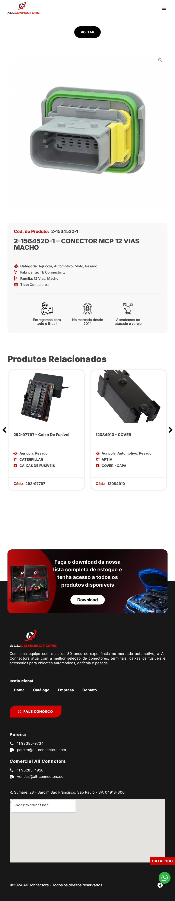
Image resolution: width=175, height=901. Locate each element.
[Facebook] (160, 885)
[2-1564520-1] (87, 132)
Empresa (66, 690)
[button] (164, 7)
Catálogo (41, 690)
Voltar (87, 32)
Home (19, 690)
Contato (89, 690)
